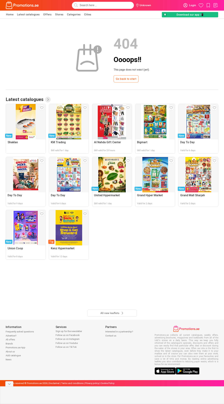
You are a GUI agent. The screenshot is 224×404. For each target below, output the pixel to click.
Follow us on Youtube (67, 343)
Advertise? (11, 335)
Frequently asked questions (20, 331)
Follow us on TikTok (66, 347)
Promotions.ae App (15, 347)
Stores (59, 14)
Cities (87, 14)
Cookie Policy (107, 383)
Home (9, 14)
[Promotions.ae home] (22, 5)
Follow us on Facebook (68, 335)
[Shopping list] (215, 5)
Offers (47, 14)
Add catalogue (13, 355)
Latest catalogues (28, 14)
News (9, 359)
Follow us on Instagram (68, 339)
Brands (9, 343)
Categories (74, 14)
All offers (10, 339)
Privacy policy (92, 383)
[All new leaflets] (48, 99)
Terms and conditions (72, 383)
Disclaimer (54, 383)
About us (10, 351)
